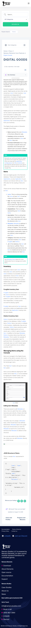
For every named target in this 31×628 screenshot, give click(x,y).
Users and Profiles (9, 518)
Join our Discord (20, 536)
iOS (15, 163)
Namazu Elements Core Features (14, 53)
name (9, 194)
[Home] (6, 3)
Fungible (10, 241)
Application (7, 120)
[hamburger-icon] (28, 3)
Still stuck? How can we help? (17, 509)
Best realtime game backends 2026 (12, 598)
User (11, 93)
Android (20, 163)
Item (11, 140)
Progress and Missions (21, 518)
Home (5, 51)
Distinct (17, 241)
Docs (10, 51)
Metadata (24, 132)
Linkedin (7, 536)
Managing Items (11, 259)
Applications (7, 179)
